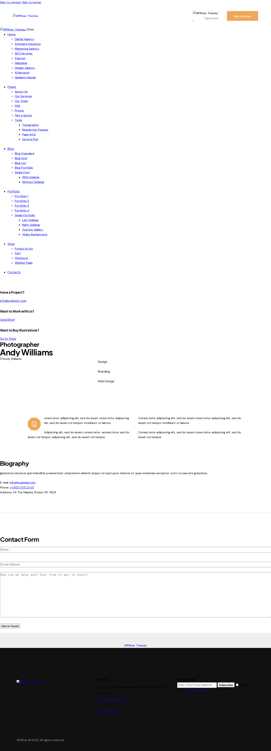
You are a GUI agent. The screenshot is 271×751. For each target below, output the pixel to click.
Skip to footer (31, 2)
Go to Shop (8, 339)
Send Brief (7, 320)
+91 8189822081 (108, 711)
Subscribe (226, 685)
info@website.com (13, 301)
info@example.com (23, 482)
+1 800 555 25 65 (22, 487)
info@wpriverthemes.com (114, 700)
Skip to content (11, 2)
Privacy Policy (195, 690)
